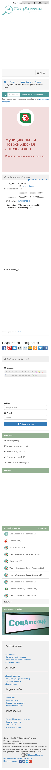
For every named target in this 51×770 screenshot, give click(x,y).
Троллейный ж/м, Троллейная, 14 (24, 595)
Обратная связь (12, 662)
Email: (9, 413)
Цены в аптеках (12, 700)
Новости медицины (14, 705)
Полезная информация (15, 656)
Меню (42, 72)
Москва (27, 2)
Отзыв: (10, 367)
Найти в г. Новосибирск (32, 94)
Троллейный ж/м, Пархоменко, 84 (24, 554)
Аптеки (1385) (12, 440)
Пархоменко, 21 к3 (17, 547)
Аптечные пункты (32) (16, 451)
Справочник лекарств (14, 702)
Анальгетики (10, 724)
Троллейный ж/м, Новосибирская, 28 (25, 574)
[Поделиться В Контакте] (45, 348)
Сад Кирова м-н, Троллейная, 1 (23, 533)
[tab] (25, 601)
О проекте (10, 654)
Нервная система (13, 721)
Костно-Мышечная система (17, 719)
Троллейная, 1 (16, 540)
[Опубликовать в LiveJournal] (25, 348)
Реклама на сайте (13, 681)
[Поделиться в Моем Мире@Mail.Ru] (30, 348)
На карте (43, 528)
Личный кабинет (12, 675)
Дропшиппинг (11, 683)
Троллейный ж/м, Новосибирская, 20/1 (26, 567)
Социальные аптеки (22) (17, 462)
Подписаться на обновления (18, 659)
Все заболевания (13, 727)
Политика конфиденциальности (17, 758)
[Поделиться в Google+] (9, 348)
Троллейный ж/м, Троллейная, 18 (24, 588)
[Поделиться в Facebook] (4, 348)
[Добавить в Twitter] (40, 348)
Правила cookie (10, 761)
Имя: (8, 403)
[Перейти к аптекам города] (34, 2)
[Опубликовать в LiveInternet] (20, 348)
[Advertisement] (25, 43)
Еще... (7, 601)
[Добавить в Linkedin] (14, 348)
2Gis (19, 332)
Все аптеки (10, 697)
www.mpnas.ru (24, 200)
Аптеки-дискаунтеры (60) (17, 446)
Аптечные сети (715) (15, 457)
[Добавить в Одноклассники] (35, 348)
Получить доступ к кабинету (17, 678)
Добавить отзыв (38, 179)
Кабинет (44, 2)
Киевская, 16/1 (16, 561)
